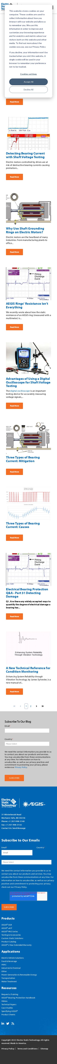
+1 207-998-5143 (13, 824)
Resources (9, 988)
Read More (14, 101)
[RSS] (13, 1023)
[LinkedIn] (2, 1023)
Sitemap (44, 1048)
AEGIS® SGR (6, 924)
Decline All (28, 89)
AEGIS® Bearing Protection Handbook (18, 997)
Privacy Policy (21, 767)
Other (4, 971)
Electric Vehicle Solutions (12, 957)
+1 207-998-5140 (16, 821)
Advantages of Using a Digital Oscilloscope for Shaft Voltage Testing (28, 382)
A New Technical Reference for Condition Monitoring (28, 670)
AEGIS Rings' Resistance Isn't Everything (27, 305)
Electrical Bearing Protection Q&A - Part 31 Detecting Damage (27, 592)
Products (8, 918)
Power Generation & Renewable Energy (19, 974)
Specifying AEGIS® (9, 1011)
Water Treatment (9, 981)
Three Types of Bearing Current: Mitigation (23, 459)
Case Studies (7, 1007)
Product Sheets (8, 1014)
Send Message (19, 828)
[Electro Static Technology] (27, 802)
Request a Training (9, 994)
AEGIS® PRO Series (9, 931)
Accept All (28, 82)
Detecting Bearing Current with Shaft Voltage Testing (25, 155)
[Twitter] (7, 1023)
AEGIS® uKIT (6, 928)
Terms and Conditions (27, 1048)
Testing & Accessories (11, 934)
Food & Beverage (9, 961)
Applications (10, 951)
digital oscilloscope (20, 390)
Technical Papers (8, 1004)
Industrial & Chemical (11, 967)
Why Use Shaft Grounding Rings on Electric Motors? (25, 230)
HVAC (3, 964)
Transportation (8, 978)
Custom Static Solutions (12, 938)
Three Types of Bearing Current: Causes (23, 525)
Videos (4, 1001)
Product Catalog (8, 941)
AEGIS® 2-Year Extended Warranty (16, 945)
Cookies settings (28, 74)
